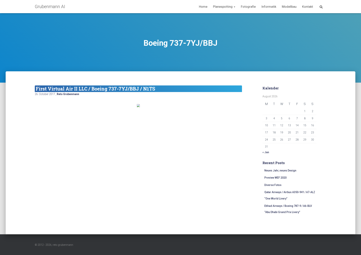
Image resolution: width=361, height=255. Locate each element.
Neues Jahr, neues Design (280, 170)
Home (203, 6)
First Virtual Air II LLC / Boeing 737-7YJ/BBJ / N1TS (95, 89)
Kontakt (307, 6)
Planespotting (223, 6)
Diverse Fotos (272, 184)
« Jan (265, 152)
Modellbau (289, 6)
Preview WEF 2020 (275, 177)
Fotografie (248, 6)
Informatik (268, 6)
